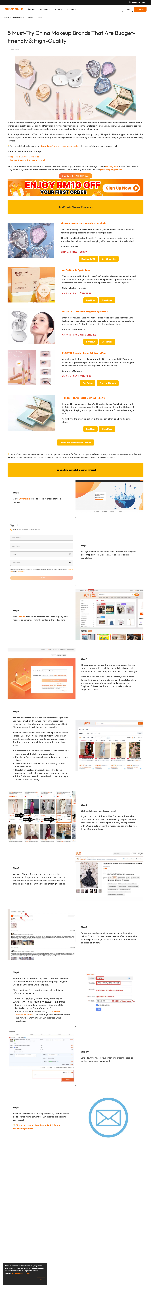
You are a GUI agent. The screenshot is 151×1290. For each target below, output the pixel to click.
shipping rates (112, 166)
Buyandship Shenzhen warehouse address (60, 146)
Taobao (21, 616)
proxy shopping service (111, 169)
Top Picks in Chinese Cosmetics (24, 156)
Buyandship (25, 498)
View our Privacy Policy (21, 1273)
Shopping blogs (18, 17)
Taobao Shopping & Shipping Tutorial (27, 160)
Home (6, 17)
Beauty (30, 17)
